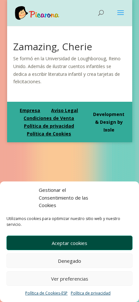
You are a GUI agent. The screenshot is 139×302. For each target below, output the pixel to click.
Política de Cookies (49, 134)
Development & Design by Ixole (108, 122)
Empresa (30, 110)
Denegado (69, 261)
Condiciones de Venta (49, 118)
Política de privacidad (91, 293)
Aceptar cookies (69, 243)
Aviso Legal (64, 110)
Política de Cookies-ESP (46, 293)
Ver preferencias (69, 278)
